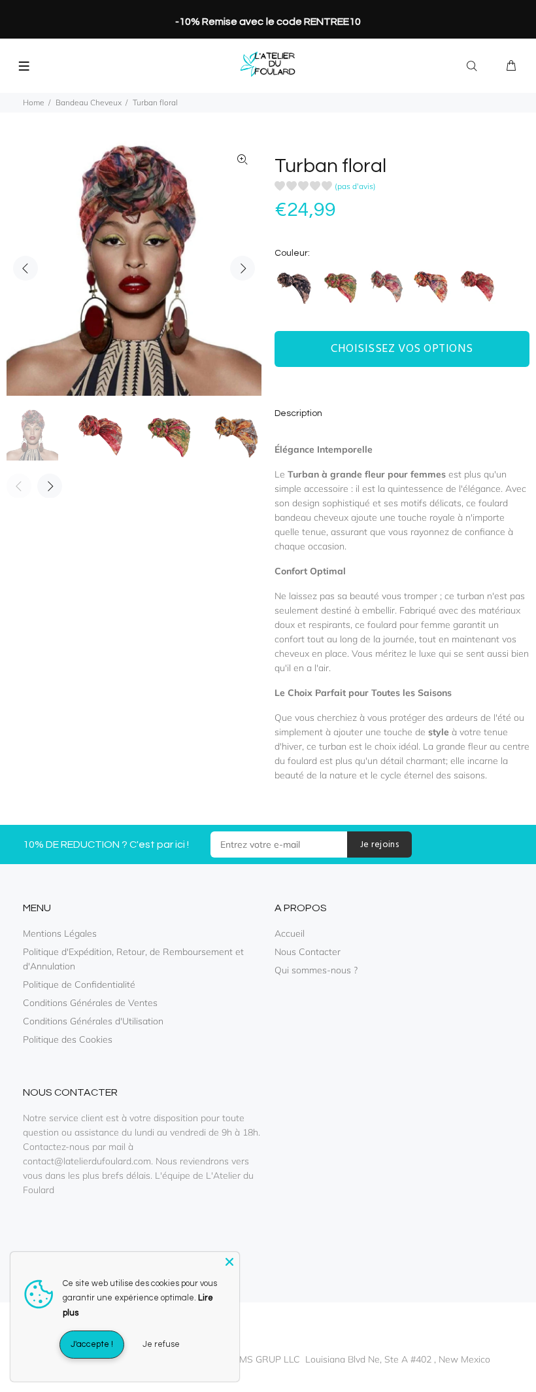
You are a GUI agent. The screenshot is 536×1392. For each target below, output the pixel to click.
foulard (302, 761)
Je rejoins (379, 844)
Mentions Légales (60, 933)
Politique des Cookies (67, 1039)
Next (242, 268)
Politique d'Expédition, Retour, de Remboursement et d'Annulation (133, 959)
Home (33, 102)
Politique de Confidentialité (79, 984)
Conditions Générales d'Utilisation (93, 1021)
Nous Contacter (308, 952)
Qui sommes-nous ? (316, 970)
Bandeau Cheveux (89, 102)
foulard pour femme (408, 625)
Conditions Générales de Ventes (90, 1003)
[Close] (229, 1261)
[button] (325, 188)
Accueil (290, 933)
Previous (25, 268)
